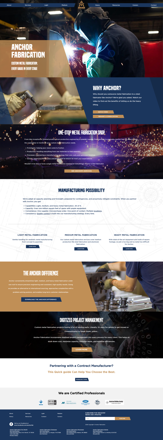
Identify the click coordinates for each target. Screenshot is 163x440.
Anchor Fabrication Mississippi (75, 429)
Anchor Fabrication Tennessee (48, 429)
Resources (116, 5)
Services (28, 5)
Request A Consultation (108, 116)
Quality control (43, 214)
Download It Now (81, 379)
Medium (64, 5)
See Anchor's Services (81, 171)
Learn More (32, 246)
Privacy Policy (14, 435)
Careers (135, 5)
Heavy (97, 5)
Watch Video (103, 112)
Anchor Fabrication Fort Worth (18, 429)
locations (98, 211)
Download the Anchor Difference (41, 299)
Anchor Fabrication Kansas (100, 429)
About (9, 5)
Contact (154, 5)
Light (46, 5)
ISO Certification (14, 431)
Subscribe (122, 418)
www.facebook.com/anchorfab (23, 425)
